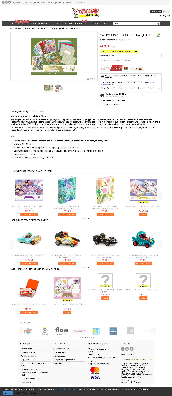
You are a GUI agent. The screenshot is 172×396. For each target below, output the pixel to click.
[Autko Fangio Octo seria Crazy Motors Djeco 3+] (105, 238)
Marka (43, 111)
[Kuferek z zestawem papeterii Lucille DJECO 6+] (29, 189)
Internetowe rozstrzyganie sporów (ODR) (35, 374)
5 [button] (89, 337)
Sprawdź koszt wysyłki (115, 96)
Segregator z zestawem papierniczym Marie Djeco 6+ (67, 207)
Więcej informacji (20, 111)
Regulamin (25, 359)
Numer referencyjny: (108, 100)
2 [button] (82, 337)
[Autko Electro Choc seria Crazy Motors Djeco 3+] (67, 238)
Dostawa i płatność (20, 2)
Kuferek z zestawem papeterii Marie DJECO (29, 305)
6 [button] (91, 337)
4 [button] (87, 337)
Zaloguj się (165, 15)
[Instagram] (9, 2)
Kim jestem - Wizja (37, 2)
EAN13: (103, 104)
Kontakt (69, 2)
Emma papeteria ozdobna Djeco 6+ (67, 304)
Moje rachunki (60, 352)
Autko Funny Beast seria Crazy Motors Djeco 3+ (143, 256)
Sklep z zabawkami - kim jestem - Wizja (34, 364)
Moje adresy (60, 356)
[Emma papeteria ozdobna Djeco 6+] (67, 287)
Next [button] (160, 196)
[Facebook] (3, 2)
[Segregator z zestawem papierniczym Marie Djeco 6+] (67, 189)
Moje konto (59, 344)
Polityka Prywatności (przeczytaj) (136, 376)
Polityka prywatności (29, 356)
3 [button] (88, 218)
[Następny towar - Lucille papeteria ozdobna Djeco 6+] (161, 28)
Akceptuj (7, 393)
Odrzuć (34, 393)
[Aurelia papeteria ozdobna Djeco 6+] (143, 280)
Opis (34, 111)
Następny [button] (96, 56)
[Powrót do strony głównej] (11, 28)
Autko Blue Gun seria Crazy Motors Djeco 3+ (29, 256)
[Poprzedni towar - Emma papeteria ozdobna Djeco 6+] (159, 28)
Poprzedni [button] (12, 56)
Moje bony (59, 363)
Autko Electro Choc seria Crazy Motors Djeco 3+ (67, 256)
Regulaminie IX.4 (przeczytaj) (132, 374)
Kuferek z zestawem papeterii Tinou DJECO (143, 207)
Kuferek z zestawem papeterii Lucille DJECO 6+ (29, 207)
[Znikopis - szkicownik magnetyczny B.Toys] (105, 280)
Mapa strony (80, 2)
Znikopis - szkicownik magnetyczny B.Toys (105, 291)
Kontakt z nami (27, 349)
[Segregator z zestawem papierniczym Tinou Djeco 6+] (105, 189)
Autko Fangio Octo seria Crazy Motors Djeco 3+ (105, 256)
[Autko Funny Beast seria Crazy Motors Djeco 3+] (143, 238)
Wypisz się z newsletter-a (31, 378)
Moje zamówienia (62, 349)
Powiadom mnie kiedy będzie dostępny (116, 60)
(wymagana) (136, 370)
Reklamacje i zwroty (56, 2)
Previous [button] (11, 196)
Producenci (25, 323)
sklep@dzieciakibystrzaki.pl (99, 363)
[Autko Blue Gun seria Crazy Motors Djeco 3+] (29, 238)
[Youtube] (6, 2)
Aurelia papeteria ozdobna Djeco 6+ (143, 290)
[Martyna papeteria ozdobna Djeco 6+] (54, 56)
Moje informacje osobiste (65, 359)
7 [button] (93, 337)
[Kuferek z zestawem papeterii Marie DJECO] (29, 287)
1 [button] (83, 218)
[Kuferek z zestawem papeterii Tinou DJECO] (143, 189)
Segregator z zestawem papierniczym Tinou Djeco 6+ (105, 207)
